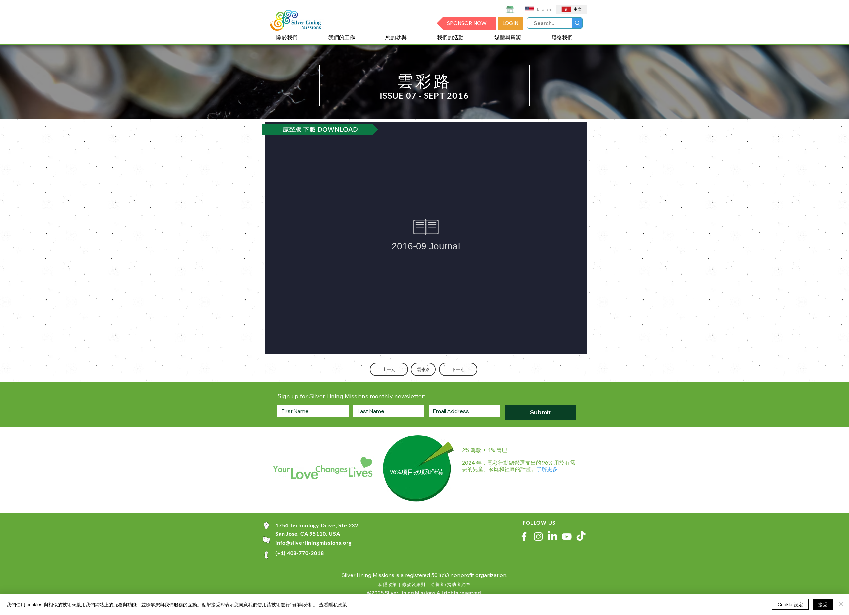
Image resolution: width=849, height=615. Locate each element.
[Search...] (577, 23)
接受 (822, 604)
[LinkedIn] (552, 536)
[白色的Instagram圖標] (538, 536)
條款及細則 (414, 584)
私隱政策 (387, 584)
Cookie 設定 (790, 604)
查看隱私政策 (333, 604)
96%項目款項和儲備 (416, 472)
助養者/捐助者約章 (450, 584)
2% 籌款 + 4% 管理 (484, 450)
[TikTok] (581, 536)
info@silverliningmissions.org (313, 542)
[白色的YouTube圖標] (567, 536)
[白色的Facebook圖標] (524, 536)
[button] (287, 37)
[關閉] (841, 604)
